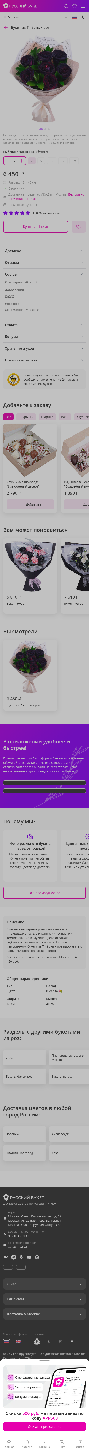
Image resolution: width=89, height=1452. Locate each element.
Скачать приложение (44, 1426)
